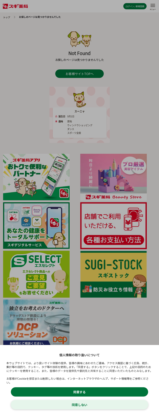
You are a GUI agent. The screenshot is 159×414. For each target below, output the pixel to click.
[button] (79, 207)
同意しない (79, 404)
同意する (79, 392)
